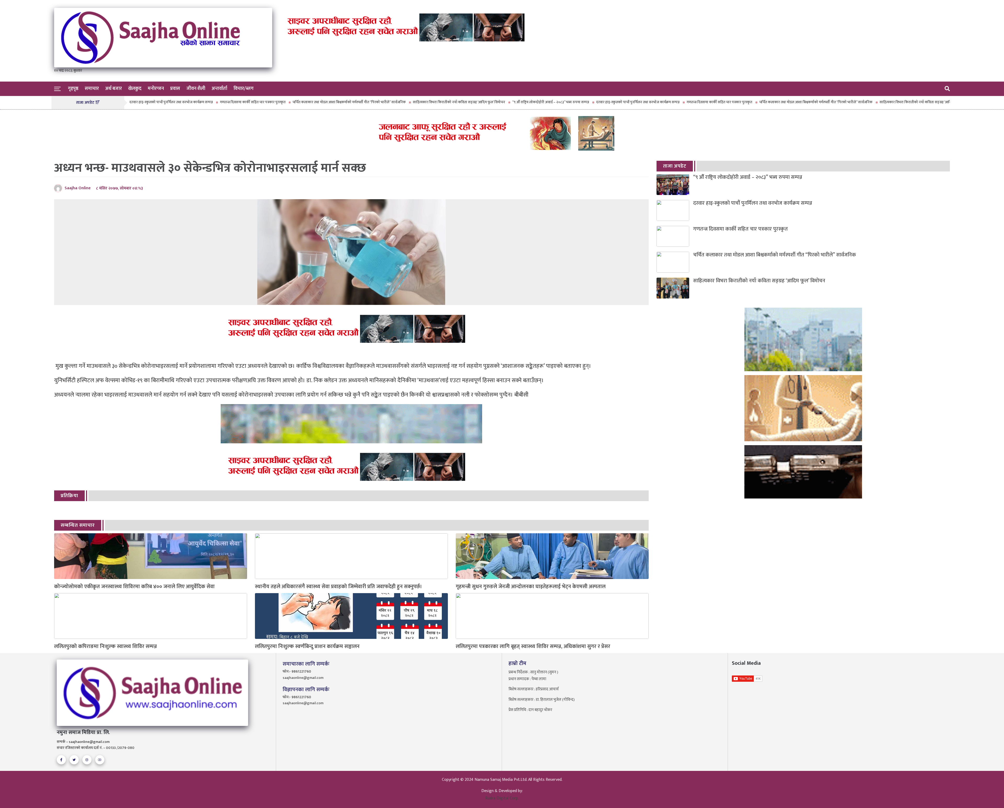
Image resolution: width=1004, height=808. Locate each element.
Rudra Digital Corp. (502, 798)
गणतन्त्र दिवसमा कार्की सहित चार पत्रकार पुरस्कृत (213, 102)
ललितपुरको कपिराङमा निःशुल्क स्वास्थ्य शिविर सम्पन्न (105, 646)
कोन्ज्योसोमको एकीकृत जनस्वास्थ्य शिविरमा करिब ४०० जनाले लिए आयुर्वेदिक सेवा (134, 587)
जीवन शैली (195, 89)
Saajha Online (78, 188)
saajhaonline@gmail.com (303, 678)
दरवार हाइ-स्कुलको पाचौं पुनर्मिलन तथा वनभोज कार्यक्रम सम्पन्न (598, 102)
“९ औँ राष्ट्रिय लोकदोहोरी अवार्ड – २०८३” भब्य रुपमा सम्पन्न (510, 102)
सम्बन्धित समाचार (78, 525)
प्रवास (175, 89)
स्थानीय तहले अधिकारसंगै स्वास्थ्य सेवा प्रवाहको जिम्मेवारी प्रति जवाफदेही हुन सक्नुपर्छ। (338, 587)
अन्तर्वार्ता (219, 89)
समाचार (92, 89)
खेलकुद (134, 89)
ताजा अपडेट (674, 166)
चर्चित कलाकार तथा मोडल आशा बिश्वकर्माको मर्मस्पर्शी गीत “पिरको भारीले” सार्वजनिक (309, 102)
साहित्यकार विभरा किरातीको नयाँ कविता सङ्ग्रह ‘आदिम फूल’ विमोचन (419, 102)
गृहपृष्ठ (73, 89)
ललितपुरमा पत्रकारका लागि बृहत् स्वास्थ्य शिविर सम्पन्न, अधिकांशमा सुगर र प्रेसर (533, 646)
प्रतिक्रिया (69, 496)
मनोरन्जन (156, 89)
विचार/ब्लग (243, 89)
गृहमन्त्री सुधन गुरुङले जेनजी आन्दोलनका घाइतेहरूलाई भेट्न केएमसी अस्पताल (531, 587)
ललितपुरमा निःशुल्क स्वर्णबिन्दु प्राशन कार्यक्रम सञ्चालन (307, 646)
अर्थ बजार (113, 89)
